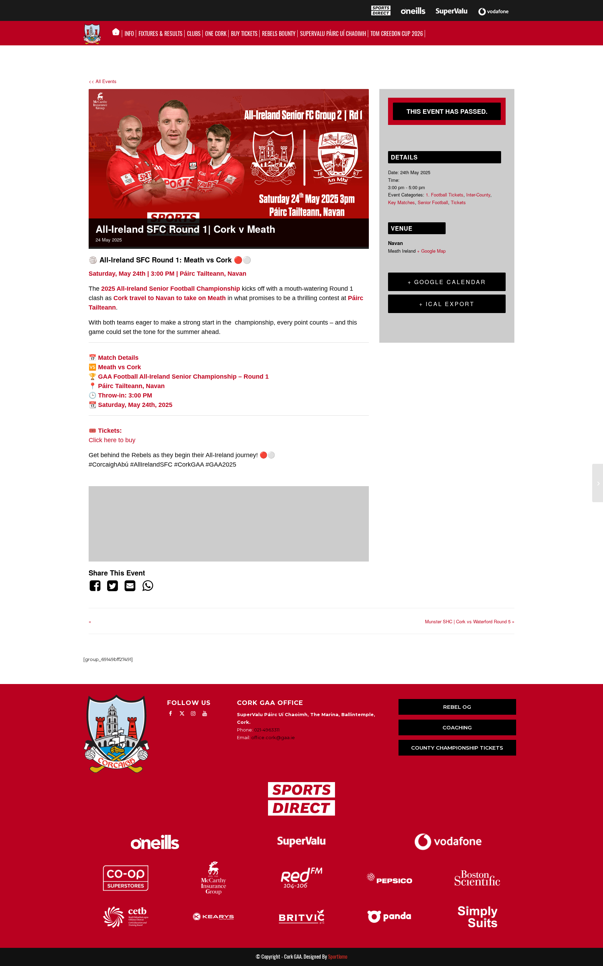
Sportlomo (337, 956)
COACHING (457, 727)
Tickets (458, 202)
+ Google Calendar (447, 282)
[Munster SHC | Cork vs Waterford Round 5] (597, 483)
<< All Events (103, 81)
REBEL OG (457, 707)
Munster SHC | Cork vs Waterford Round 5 (469, 621)
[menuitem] (117, 34)
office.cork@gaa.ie (273, 737)
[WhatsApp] (147, 585)
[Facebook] (96, 585)
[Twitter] (112, 585)
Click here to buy (113, 440)
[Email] (130, 585)
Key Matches (401, 202)
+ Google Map (431, 250)
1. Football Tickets (444, 194)
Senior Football (433, 202)
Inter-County (478, 194)
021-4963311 (267, 730)
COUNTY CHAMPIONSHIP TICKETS (457, 747)
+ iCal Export (447, 304)
